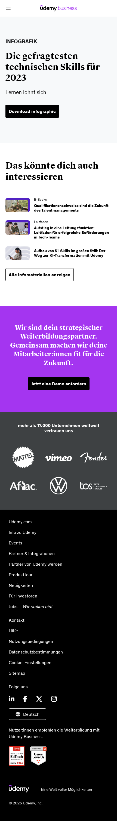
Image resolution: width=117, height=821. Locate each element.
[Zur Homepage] (50, 791)
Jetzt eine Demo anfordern (58, 383)
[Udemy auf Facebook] (25, 699)
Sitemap (17, 673)
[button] (8, 7)
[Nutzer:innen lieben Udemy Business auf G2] (40, 764)
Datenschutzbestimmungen (36, 652)
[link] (58, 206)
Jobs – (30, 606)
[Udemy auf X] (39, 699)
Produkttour (21, 574)
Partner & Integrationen (32, 553)
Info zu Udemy (22, 532)
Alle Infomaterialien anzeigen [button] (39, 274)
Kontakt (16, 620)
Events (15, 543)
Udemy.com (20, 521)
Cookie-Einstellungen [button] (30, 662)
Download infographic (32, 111)
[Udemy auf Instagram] (54, 699)
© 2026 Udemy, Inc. (25, 803)
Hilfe (13, 630)
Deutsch (31, 714)
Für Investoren (23, 596)
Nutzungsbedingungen (31, 641)
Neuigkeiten (21, 585)
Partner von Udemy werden (35, 564)
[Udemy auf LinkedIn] (11, 699)
